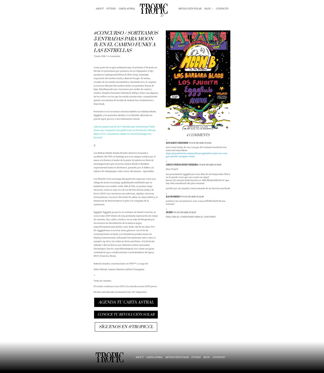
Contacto (222, 8)
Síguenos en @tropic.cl (126, 327)
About (100, 8)
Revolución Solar (189, 8)
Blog (207, 8)
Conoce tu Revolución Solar (125, 314)
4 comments (114, 56)
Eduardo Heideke (177, 143)
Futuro (111, 8)
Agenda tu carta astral (126, 302)
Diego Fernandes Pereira (182, 164)
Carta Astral (126, 8)
